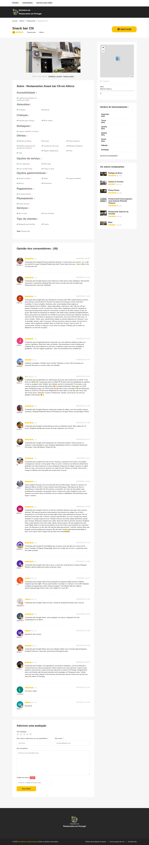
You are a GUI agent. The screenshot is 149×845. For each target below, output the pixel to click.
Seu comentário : (22, 748)
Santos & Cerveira (115, 182)
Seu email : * (59, 738)
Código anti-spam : (23, 777)
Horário (15, 3)
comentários (27, 3)
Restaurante (31, 32)
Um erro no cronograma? (109, 155)
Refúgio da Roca (115, 173)
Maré (110, 222)
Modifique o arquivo (55, 76)
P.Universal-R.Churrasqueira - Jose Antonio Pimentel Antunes (120, 201)
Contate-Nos (132, 841)
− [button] (103, 50)
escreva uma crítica (44, 3)
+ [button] (103, 47)
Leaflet (131, 76)
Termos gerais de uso (117, 841)
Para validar (26, 789)
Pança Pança (113, 190)
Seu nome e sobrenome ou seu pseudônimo (32, 738)
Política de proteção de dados (95, 841)
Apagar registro (68, 76)
